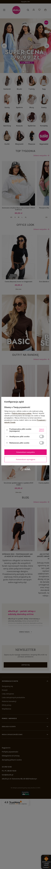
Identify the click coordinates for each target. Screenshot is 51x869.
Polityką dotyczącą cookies (22, 413)
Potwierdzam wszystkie (25, 452)
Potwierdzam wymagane (25, 459)
